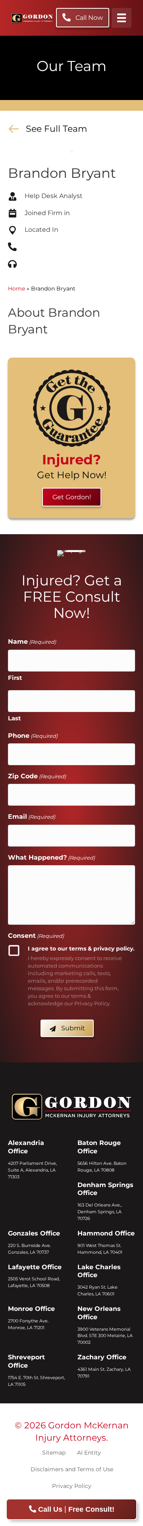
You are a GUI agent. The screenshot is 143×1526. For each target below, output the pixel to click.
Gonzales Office (34, 1233)
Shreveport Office (26, 1361)
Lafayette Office (35, 1267)
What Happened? (51, 857)
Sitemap (54, 1452)
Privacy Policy (71, 1485)
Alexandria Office (26, 1147)
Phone (33, 735)
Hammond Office (106, 1233)
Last (14, 718)
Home (16, 288)
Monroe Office (31, 1308)
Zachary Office (101, 1357)
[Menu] (121, 18)
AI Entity (89, 1452)
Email (31, 816)
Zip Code (37, 776)
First (15, 677)
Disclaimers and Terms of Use (72, 1469)
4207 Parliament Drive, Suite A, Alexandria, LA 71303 (32, 1170)
